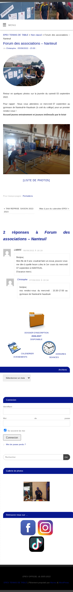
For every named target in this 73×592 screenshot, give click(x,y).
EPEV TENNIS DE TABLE (15, 35)
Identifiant (7, 407)
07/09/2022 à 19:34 (39, 280)
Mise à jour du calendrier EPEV (54, 209)
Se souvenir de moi (16, 431)
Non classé (36, 35)
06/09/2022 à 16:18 (33, 251)
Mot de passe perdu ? (16, 444)
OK (65, 457)
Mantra (53, 582)
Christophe (11, 48)
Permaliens (28, 196)
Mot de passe (36, 418)
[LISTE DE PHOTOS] (36, 180)
